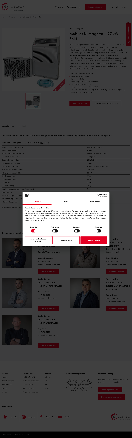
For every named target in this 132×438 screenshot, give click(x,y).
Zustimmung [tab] (37, 201)
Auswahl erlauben (66, 240)
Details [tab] (66, 201)
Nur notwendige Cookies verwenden (38, 240)
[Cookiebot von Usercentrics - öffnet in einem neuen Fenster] (98, 195)
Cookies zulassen (94, 240)
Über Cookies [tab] (95, 201)
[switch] (55, 231)
